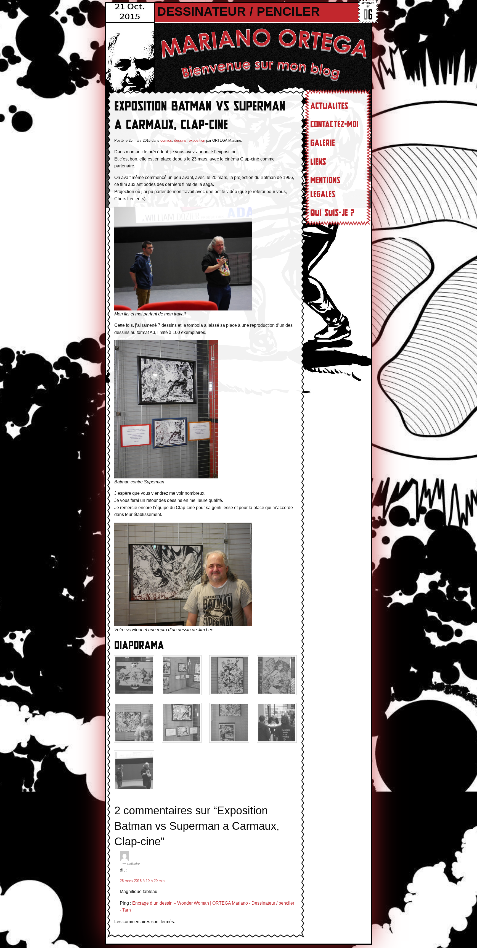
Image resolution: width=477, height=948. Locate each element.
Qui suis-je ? (332, 213)
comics (166, 140)
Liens (318, 161)
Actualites (329, 106)
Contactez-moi (334, 124)
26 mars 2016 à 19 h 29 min (142, 881)
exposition (197, 140)
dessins (180, 140)
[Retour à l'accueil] (263, 54)
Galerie (322, 143)
